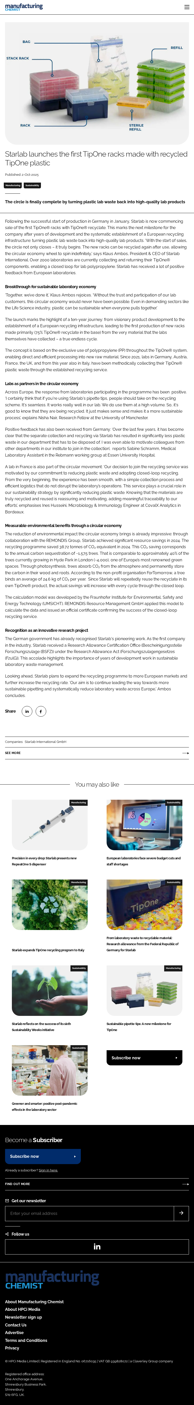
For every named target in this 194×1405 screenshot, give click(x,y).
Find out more (17, 1184)
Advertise (14, 1332)
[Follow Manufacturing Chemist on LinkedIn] (97, 1248)
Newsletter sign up (23, 1317)
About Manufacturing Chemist (34, 1301)
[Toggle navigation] (187, 7)
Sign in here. (48, 1170)
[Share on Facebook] (41, 711)
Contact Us (16, 1325)
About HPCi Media (22, 1309)
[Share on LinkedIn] (27, 711)
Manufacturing (13, 185)
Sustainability (32, 185)
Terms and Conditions (26, 1340)
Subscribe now (126, 1058)
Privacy (12, 1348)
